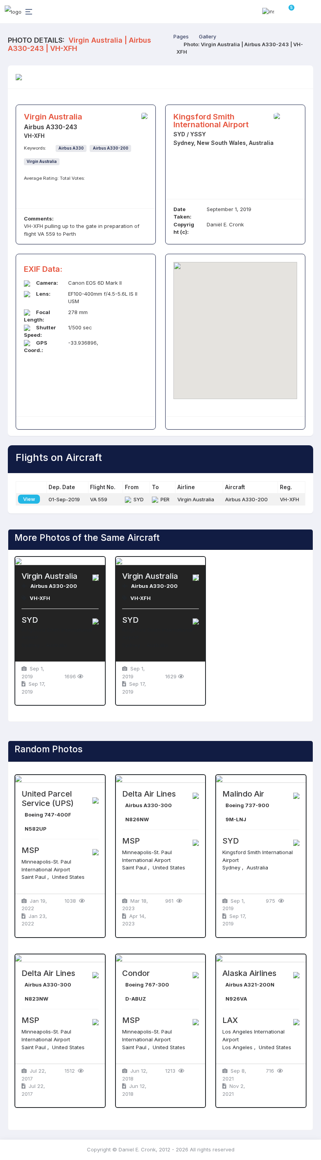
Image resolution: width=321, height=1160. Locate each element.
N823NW (36, 999)
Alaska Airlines (249, 973)
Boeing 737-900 (247, 805)
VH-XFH (40, 598)
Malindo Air (243, 794)
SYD (137, 499)
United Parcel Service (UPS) (48, 798)
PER (164, 499)
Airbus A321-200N (249, 984)
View (29, 499)
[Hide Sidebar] (28, 11)
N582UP (36, 829)
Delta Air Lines (149, 794)
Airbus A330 (71, 148)
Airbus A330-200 (110, 148)
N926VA (236, 999)
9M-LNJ (235, 819)
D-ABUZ (135, 999)
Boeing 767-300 (147, 984)
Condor (136, 973)
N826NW (137, 819)
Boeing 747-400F (48, 814)
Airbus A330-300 (148, 805)
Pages (181, 36)
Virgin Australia (42, 161)
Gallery (207, 36)
